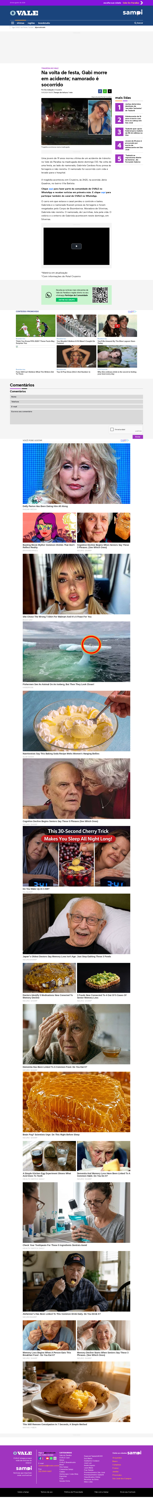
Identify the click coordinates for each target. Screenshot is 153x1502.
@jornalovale (50, 1453)
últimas (20, 23)
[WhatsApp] (105, 91)
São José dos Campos (121, 1478)
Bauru (114, 1461)
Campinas (116, 1465)
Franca (115, 1468)
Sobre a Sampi (23, 1492)
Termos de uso (47, 1492)
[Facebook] (100, 91)
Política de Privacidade (73, 1492)
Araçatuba (117, 1458)
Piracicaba (117, 1475)
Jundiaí (115, 1471)
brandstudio (44, 23)
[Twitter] (110, 91)
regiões (31, 23)
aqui (51, 188)
